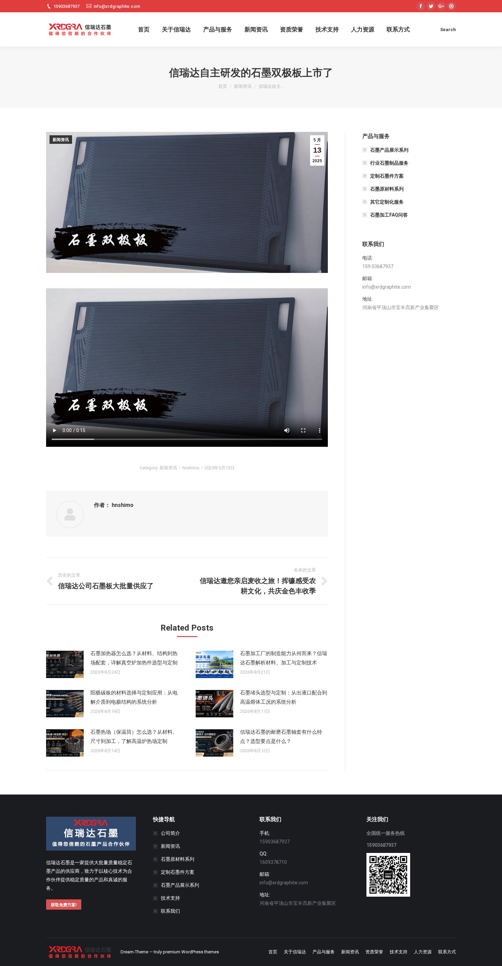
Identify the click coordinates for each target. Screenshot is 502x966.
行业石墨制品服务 (389, 163)
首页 (222, 86)
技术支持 (170, 898)
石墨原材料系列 (387, 189)
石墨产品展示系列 (389, 150)
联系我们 (170, 911)
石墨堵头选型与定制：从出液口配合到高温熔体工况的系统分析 (283, 697)
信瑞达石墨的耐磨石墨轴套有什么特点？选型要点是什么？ (281, 736)
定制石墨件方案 (387, 176)
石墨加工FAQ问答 (389, 215)
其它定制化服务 (387, 202)
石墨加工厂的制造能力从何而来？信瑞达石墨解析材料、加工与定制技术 (283, 658)
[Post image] (65, 664)
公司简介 (170, 833)
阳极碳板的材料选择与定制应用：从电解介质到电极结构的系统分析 (134, 697)
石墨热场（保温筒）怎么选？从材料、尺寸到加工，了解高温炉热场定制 (134, 736)
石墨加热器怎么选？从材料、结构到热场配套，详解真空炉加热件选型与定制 (134, 658)
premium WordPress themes (191, 951)
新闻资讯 (243, 86)
